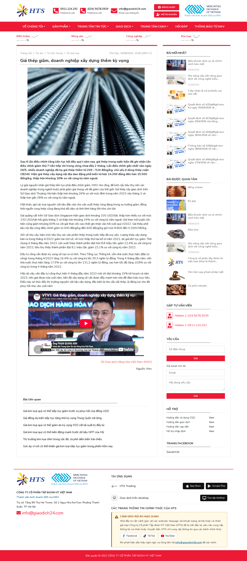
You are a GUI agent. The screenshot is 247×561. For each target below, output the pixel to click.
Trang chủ (26, 53)
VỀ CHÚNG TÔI (33, 27)
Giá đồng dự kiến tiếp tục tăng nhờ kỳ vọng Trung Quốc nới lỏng (62, 418)
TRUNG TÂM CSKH (153, 27)
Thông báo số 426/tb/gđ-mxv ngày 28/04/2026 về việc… (205, 147)
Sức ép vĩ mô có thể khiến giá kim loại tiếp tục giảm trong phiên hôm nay (68, 446)
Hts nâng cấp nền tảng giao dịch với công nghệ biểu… (205, 77)
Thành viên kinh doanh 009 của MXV (37, 497)
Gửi (196, 358)
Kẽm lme (193, 229)
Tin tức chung (55, 53)
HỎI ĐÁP (181, 27)
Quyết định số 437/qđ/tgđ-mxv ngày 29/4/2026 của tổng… (206, 120)
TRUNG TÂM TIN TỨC (92, 27)
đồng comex (195, 187)
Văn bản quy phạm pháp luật (205, 272)
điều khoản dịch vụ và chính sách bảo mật (205, 62)
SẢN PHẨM (60, 27)
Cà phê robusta (197, 285)
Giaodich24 (173, 452)
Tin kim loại (72, 53)
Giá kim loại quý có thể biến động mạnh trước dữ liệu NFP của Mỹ (63, 432)
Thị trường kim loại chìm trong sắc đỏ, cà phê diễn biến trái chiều (62, 439)
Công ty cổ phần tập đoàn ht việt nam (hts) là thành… (205, 260)
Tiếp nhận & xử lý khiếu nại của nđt (205, 92)
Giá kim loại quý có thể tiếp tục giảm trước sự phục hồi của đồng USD (66, 411)
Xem (211, 417)
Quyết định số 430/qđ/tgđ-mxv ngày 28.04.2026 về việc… (206, 133)
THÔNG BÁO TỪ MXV (209, 27)
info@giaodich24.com (188, 542)
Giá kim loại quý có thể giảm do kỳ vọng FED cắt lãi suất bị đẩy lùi (63, 425)
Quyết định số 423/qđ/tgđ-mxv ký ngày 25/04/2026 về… (206, 106)
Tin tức (39, 53)
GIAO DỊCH (123, 27)
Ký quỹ (192, 201)
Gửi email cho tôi (176, 366)
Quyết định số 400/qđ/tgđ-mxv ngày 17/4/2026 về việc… (206, 161)
